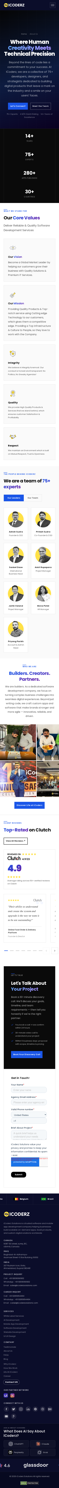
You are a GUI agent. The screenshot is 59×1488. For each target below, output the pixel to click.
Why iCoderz (10, 1364)
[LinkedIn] (28, 1409)
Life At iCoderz (11, 1372)
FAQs (6, 1355)
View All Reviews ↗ (16, 840)
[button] (6, 950)
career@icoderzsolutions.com (24, 1303)
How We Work (10, 1368)
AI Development (11, 1320)
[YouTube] (6, 1416)
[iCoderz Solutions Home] (19, 1214)
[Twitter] (13, 1409)
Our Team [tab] (33, 497)
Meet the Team (40, 106)
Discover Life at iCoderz (29, 805)
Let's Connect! (18, 106)
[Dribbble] (42, 1409)
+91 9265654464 (16, 1296)
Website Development (15, 1332)
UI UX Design (10, 1336)
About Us (8, 1350)
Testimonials (10, 1347)
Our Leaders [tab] (13, 497)
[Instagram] (21, 1409)
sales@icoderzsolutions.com (23, 1285)
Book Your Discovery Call (26, 1054)
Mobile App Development (16, 1324)
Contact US (11, 1382)
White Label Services (14, 1316)
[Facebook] (6, 1409)
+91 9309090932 (16, 1278)
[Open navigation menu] (52, 5)
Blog (6, 1359)
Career (7, 1376)
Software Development (15, 1328)
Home (24, 34)
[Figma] (13, 1416)
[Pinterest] (35, 1409)
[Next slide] (54, 950)
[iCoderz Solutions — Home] (16, 5)
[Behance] (50, 1409)
